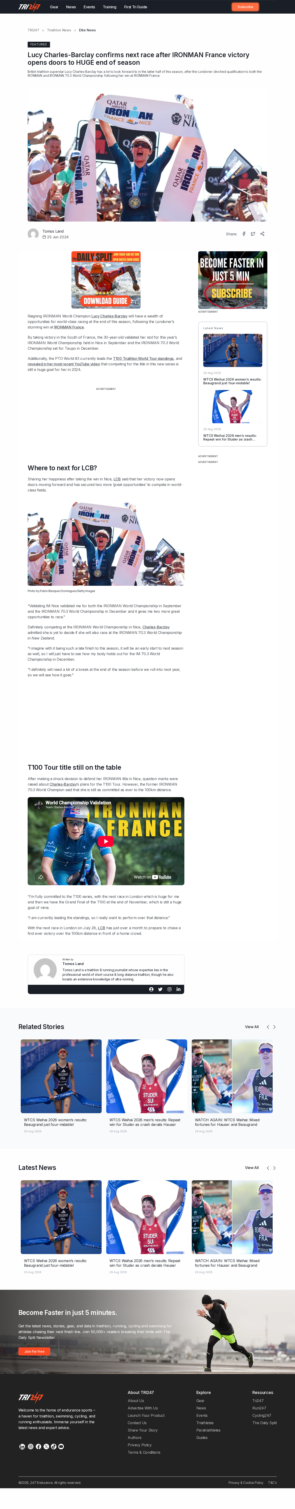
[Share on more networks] (262, 234)
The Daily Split (264, 1422)
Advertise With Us (143, 1408)
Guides (202, 1437)
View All (252, 1026)
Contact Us (137, 1422)
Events (89, 7)
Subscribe (245, 7)
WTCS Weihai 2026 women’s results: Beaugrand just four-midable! (232, 381)
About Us (136, 1400)
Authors (135, 1437)
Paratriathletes (208, 1430)
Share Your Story (143, 1430)
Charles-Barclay (155, 627)
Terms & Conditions (144, 1452)
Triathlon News (59, 30)
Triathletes (205, 1422)
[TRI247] (29, 7)
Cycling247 (261, 1415)
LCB (117, 479)
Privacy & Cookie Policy (246, 1483)
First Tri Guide (135, 7)
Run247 (259, 1408)
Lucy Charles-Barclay (80, 72)
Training (109, 7)
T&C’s (272, 1483)
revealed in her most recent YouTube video (64, 364)
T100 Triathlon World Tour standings (143, 358)
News (71, 7)
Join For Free (265, 7)
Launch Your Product (146, 1415)
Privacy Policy (140, 1445)
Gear (54, 7)
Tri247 (257, 1400)
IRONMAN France (69, 327)
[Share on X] (253, 234)
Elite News (87, 30)
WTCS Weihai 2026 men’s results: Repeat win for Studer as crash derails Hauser (230, 439)
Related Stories (41, 1027)
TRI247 (33, 30)
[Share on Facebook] (244, 234)
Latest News (37, 1168)
